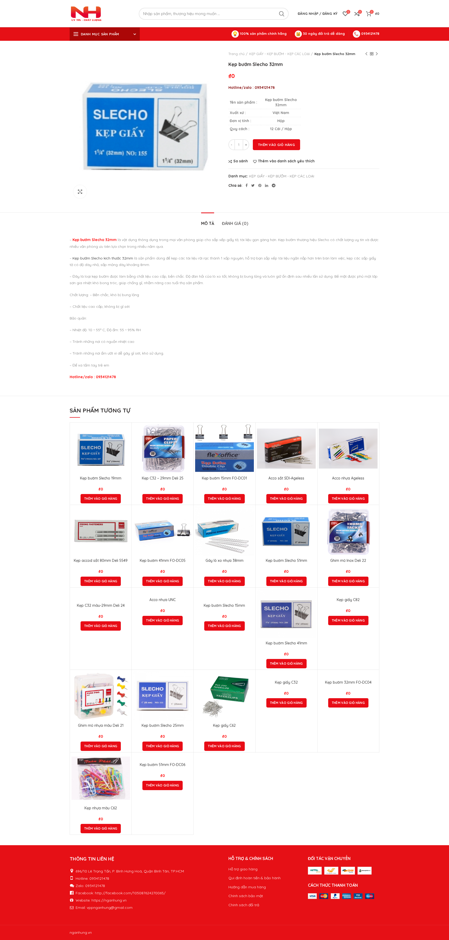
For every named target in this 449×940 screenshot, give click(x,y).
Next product (376, 53)
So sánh (240, 161)
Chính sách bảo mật (245, 896)
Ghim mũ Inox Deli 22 (348, 560)
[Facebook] (246, 185)
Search (281, 14)
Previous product (366, 53)
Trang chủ (236, 54)
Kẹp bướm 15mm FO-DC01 (224, 478)
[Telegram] (273, 185)
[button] (101, 498)
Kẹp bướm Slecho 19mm (100, 478)
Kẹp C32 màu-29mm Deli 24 (101, 605)
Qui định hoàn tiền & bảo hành (254, 878)
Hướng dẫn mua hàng (247, 887)
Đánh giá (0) (235, 223)
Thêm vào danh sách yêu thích (286, 161)
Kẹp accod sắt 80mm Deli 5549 (101, 560)
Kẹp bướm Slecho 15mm (224, 605)
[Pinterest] (259, 185)
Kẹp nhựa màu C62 (100, 808)
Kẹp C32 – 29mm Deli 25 (162, 478)
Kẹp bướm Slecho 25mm (163, 725)
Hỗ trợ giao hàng (242, 869)
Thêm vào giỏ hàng (276, 145)
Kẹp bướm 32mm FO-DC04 (348, 682)
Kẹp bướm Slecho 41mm (286, 643)
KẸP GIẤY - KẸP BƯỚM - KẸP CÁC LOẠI (279, 54)
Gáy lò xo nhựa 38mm (224, 560)
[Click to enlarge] (80, 191)
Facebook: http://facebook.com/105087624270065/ (121, 893)
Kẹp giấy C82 (348, 599)
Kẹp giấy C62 (224, 725)
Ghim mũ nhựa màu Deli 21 (100, 725)
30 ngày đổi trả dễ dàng (323, 33)
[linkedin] (266, 185)
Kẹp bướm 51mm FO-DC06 (162, 764)
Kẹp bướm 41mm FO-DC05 (163, 560)
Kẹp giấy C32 (286, 682)
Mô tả (207, 223)
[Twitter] (252, 185)
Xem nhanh (126, 444)
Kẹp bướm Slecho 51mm (286, 560)
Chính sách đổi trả (243, 905)
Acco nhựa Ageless (348, 478)
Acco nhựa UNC (162, 599)
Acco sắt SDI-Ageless (286, 478)
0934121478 (369, 33)
